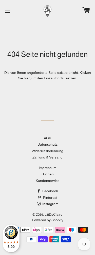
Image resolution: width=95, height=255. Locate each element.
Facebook (50, 191)
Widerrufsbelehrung (47, 151)
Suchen (48, 174)
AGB (47, 138)
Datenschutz (47, 144)
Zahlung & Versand (47, 157)
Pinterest (49, 198)
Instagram (50, 204)
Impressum (47, 168)
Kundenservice (48, 181)
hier (27, 78)
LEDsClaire (54, 214)
